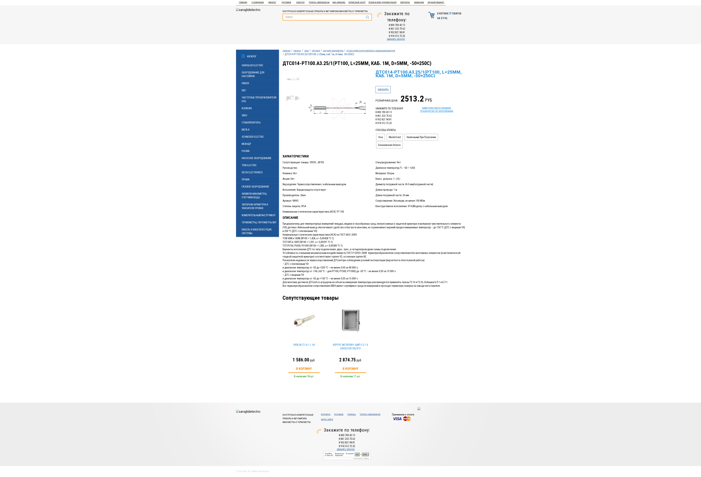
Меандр (246, 143)
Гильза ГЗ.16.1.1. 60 (304, 344)
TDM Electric (249, 165)
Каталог (272, 2)
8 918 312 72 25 (397, 36)
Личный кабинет (436, 2)
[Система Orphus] (346, 455)
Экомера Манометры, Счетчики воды (254, 195)
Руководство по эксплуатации (436, 111)
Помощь (351, 414)
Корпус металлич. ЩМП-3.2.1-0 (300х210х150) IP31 (350, 346)
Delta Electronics (252, 172)
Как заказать (338, 2)
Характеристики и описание (436, 108)
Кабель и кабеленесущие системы (257, 231)
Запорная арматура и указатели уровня (255, 206)
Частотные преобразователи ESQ (259, 99)
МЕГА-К (245, 129)
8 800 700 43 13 (397, 25)
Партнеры (405, 2)
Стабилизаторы (251, 122)
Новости (300, 2)
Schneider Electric (253, 136)
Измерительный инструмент (259, 215)
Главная (243, 2)
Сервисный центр (356, 2)
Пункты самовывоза (319, 2)
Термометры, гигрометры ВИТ (259, 222)
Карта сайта (327, 419)
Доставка (286, 2)
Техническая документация (382, 2)
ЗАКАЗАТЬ (383, 89)
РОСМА (246, 151)
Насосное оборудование (256, 158)
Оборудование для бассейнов (253, 74)
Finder (245, 83)
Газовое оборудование (255, 186)
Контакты (325, 414)
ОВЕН (244, 115)
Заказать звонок (396, 39)
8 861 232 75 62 (397, 28)
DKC (244, 90)
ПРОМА (246, 179)
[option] (337, 108)
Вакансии (419, 2)
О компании (258, 2)
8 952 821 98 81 (397, 32)
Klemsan (247, 108)
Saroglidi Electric (252, 65)
